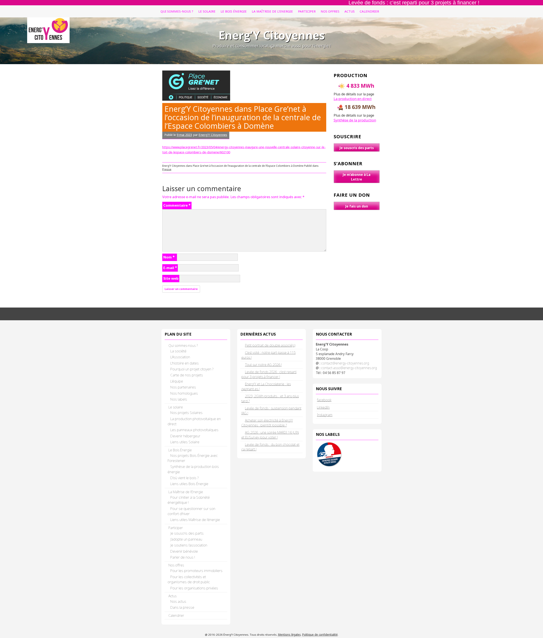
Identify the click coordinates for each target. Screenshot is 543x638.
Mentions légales (289, 635)
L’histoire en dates (184, 363)
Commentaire (176, 205)
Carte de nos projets (186, 375)
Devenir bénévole (184, 551)
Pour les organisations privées (194, 588)
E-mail (170, 267)
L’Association (180, 356)
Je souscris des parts (357, 147)
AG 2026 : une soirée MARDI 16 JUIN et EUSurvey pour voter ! (270, 435)
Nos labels (178, 399)
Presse (166, 169)
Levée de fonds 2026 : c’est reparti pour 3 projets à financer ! (269, 374)
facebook (324, 399)
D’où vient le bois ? (184, 477)
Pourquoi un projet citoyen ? (191, 369)
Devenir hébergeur (185, 435)
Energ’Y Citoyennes (271, 35)
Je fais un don (356, 206)
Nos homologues (184, 393)
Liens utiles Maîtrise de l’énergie (195, 519)
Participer (307, 11)
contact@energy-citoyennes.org (345, 363)
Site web (170, 278)
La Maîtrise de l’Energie (272, 11)
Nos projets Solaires (186, 412)
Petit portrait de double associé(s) (270, 345)
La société (178, 351)
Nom (169, 257)
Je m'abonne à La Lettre (356, 177)
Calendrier (369, 11)
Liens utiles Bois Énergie (189, 483)
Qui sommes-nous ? (177, 11)
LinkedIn (323, 407)
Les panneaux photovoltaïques (194, 429)
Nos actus (178, 601)
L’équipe (176, 381)
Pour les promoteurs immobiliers (196, 570)
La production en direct (353, 98)
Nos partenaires (183, 387)
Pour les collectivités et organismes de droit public (189, 579)
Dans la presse (182, 607)
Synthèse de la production (355, 120)
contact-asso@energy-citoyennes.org (349, 368)
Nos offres (330, 11)
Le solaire (207, 11)
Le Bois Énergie (234, 11)
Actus (349, 11)
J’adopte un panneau (186, 539)
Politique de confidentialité (320, 635)
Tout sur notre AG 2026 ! (263, 364)
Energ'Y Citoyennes (213, 135)
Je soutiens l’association (188, 545)
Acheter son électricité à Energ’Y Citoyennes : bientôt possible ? (267, 423)
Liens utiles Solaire (184, 441)
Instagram (324, 414)
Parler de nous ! (182, 557)
